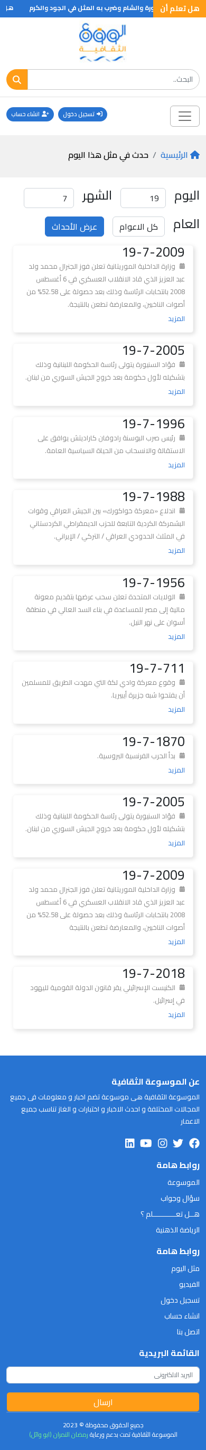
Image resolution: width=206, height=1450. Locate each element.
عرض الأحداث (74, 226)
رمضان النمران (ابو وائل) (58, 1434)
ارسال (103, 1402)
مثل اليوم (185, 1268)
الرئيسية (174, 155)
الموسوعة (183, 1182)
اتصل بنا (188, 1332)
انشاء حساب (25, 114)
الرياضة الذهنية (178, 1230)
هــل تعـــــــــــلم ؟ (170, 1214)
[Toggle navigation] (185, 116)
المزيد (176, 318)
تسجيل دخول (79, 114)
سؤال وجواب (180, 1198)
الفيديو (189, 1284)
